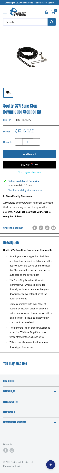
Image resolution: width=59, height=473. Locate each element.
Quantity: (8, 141)
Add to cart (29, 154)
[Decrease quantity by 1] (18, 141)
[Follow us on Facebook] (5, 450)
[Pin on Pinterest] (41, 227)
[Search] (52, 22)
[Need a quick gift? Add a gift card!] (50, 464)
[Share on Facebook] (34, 227)
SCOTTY (7, 119)
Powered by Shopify (12, 466)
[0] (53, 12)
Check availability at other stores (25, 190)
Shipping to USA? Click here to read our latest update (29, 2)
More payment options (29, 172)
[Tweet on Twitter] (47, 227)
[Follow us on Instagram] (12, 450)
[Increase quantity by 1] (36, 141)
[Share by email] (53, 227)
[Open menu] (5, 12)
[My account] (46, 12)
